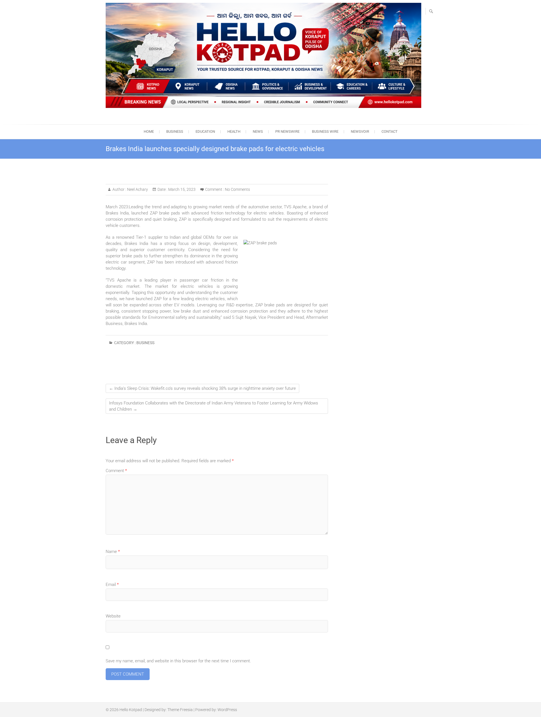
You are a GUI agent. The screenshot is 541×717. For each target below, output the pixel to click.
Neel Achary (137, 189)
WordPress (227, 709)
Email (112, 584)
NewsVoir (360, 131)
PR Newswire (287, 131)
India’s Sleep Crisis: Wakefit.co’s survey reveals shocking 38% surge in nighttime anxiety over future (202, 388)
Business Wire (325, 131)
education (205, 131)
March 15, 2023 (181, 189)
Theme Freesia (180, 709)
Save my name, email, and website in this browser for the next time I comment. (178, 660)
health (233, 131)
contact (390, 131)
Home (149, 131)
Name (113, 551)
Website (113, 616)
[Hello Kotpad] (263, 55)
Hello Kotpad (130, 709)
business (174, 131)
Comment (116, 470)
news (258, 131)
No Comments (237, 189)
